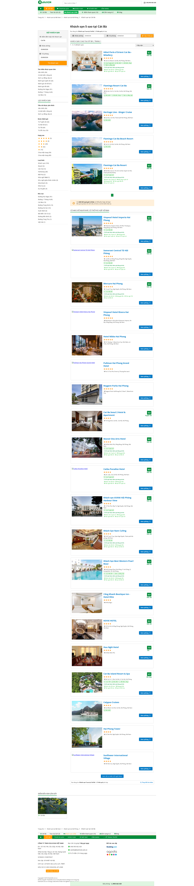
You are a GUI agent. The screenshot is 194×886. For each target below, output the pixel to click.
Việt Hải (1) (41, 222)
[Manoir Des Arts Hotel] (87, 447)
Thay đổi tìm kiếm (147, 782)
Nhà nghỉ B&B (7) (44, 177)
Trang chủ (41, 17)
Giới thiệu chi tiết (52, 871)
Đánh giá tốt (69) (43, 86)
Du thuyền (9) (42, 189)
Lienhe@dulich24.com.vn (78, 850)
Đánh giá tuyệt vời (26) (45, 81)
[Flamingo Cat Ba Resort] (87, 174)
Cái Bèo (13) (42, 95)
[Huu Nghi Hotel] (87, 656)
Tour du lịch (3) (55, 12)
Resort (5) (41, 166)
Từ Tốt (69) (41, 127)
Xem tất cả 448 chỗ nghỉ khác (112, 776)
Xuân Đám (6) (42, 211)
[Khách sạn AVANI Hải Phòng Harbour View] (87, 506)
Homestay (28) (43, 172)
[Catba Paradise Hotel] (87, 469)
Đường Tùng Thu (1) (45, 219)
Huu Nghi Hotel (111, 647)
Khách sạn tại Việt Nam (54, 17)
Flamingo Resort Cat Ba (115, 85)
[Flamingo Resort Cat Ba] (87, 94)
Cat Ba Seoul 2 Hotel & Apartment (114, 413)
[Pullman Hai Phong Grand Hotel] (87, 363)
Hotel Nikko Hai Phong (114, 336)
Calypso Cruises (111, 702)
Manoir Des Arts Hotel (114, 438)
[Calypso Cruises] (87, 711)
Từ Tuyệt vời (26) (43, 122)
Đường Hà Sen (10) (44, 208)
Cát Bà (50, 9)
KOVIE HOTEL (110, 620)
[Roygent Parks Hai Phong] (87, 394)
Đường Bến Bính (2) (44, 216)
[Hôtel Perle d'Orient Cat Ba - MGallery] (87, 61)
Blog (120, 12)
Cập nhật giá (148, 36)
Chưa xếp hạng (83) (44, 155)
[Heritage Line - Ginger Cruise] (87, 121)
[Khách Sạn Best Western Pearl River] (87, 570)
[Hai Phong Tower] (87, 737)
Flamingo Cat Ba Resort (115, 165)
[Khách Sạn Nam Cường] (87, 539)
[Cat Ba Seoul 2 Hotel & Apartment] (87, 421)
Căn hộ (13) (42, 169)
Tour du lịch (64, 9)
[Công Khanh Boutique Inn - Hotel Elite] (87, 603)
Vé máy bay (93, 9)
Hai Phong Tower (111, 728)
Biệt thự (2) (41, 174)
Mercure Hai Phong (113, 283)
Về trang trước (111, 837)
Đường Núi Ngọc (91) (45, 89)
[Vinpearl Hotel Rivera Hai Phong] (87, 312)
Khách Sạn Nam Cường (114, 530)
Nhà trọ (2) (41, 186)
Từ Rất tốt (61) (42, 125)
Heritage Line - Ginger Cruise (117, 112)
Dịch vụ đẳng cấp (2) (45, 78)
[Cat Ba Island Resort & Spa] (87, 682)
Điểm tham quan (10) (91, 12)
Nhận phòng (45, 46)
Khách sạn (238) (72, 12)
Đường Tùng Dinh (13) (45, 205)
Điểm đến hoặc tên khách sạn (51, 37)
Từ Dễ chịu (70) (43, 130)
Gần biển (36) (42, 72)
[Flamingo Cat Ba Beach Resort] (87, 147)
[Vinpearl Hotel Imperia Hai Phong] (87, 226)
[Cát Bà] (52, 813)
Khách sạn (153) (43, 163)
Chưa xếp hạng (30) (44, 152)
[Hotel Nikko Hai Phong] (87, 345)
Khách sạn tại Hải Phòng (71, 17)
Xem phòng (145, 76)
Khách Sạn (79, 9)
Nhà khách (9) (42, 183)
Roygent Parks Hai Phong (115, 385)
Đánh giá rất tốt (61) (45, 84)
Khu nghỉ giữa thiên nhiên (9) (48, 180)
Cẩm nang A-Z (108, 12)
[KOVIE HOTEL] (87, 629)
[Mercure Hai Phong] (87, 292)
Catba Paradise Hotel (114, 469)
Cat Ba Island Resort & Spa (116, 673)
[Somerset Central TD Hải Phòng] (87, 250)
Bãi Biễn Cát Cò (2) (44, 214)
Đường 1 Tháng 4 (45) (45, 92)
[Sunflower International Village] (87, 755)
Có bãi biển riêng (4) (45, 75)
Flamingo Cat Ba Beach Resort (118, 138)
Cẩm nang (105, 9)
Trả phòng (45, 54)
